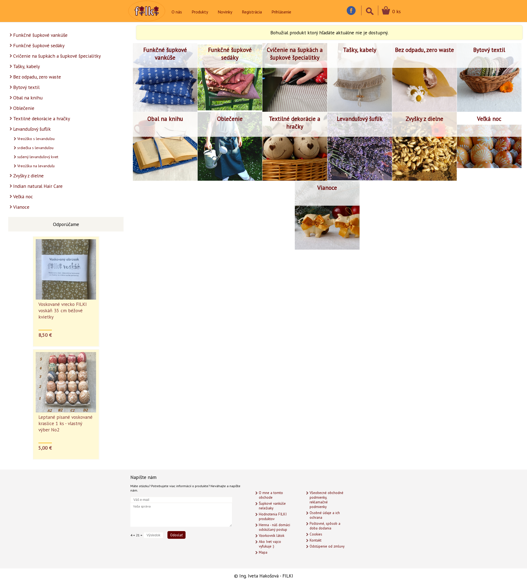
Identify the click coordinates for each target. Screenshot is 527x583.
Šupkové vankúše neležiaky (272, 506)
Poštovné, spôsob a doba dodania (325, 526)
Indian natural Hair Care (38, 186)
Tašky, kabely (26, 66)
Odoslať (176, 534)
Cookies (316, 534)
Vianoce (21, 207)
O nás (177, 12)
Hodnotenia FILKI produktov (273, 516)
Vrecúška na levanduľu (36, 165)
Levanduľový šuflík (32, 129)
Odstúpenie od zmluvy (327, 546)
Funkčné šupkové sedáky (39, 45)
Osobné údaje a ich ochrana (325, 515)
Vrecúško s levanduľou (36, 138)
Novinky (225, 12)
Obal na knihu (28, 97)
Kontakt (315, 540)
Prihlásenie (281, 12)
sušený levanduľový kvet (37, 156)
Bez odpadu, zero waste (37, 77)
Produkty (200, 12)
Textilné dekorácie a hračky (41, 118)
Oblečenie (23, 108)
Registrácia (252, 12)
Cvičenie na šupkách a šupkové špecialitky (57, 56)
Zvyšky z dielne (28, 175)
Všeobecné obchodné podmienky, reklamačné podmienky (326, 499)
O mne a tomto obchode (271, 495)
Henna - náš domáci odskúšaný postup (274, 527)
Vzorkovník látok (271, 535)
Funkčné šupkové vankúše (40, 35)
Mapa (263, 552)
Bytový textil (26, 87)
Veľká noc (23, 196)
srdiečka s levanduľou (35, 147)
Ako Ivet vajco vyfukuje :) (270, 544)
